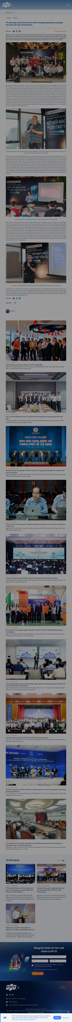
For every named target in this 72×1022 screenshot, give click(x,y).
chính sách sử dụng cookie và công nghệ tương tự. (30, 1018)
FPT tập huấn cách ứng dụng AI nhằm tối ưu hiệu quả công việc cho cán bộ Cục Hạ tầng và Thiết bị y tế (35, 525)
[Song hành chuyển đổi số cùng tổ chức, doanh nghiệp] (7, 4)
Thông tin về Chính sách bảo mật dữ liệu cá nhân (45, 969)
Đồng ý (57, 1017)
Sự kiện (8, 18)
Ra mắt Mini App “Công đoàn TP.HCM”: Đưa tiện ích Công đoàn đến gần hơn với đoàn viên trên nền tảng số (35, 471)
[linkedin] (13, 995)
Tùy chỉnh (66, 1017)
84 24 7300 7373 (12, 998)
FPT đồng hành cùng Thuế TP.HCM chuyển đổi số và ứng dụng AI (27, 738)
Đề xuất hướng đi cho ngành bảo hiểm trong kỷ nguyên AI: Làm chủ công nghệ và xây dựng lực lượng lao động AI (36, 790)
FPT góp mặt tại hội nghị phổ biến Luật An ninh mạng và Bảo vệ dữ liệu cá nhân (31, 578)
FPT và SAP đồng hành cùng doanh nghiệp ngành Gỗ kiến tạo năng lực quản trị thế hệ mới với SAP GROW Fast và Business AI (35, 685)
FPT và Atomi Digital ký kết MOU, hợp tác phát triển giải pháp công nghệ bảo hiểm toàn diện (34, 418)
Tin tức (15, 18)
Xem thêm (59, 860)
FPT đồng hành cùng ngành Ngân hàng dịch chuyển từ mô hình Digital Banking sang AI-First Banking (34, 631)
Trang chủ (8, 12)
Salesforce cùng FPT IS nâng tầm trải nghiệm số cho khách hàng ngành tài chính (20, 929)
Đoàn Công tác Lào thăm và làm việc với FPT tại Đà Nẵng (24, 365)
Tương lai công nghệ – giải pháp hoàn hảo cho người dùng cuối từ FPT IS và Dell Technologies (50, 890)
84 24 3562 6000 (22, 998)
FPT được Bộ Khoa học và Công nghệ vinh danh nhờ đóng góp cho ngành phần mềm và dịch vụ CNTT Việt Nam (19, 890)
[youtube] (7, 995)
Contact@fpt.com (13, 1002)
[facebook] (10, 995)
